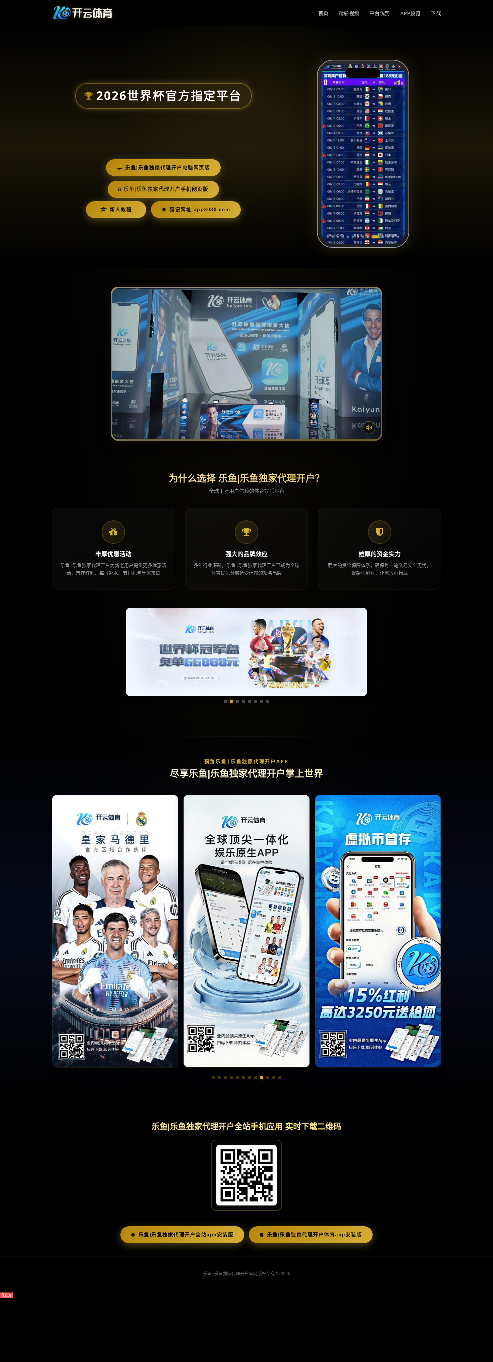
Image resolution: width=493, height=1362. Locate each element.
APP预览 (410, 13)
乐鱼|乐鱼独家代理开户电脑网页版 (167, 167)
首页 (323, 13)
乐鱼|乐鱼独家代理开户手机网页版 (165, 189)
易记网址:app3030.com (199, 209)
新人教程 (121, 209)
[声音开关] (369, 427)
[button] (213, 1077)
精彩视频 (349, 13)
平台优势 (380, 13)
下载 (436, 13)
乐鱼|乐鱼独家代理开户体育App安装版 (314, 1234)
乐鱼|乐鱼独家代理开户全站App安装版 (186, 1234)
